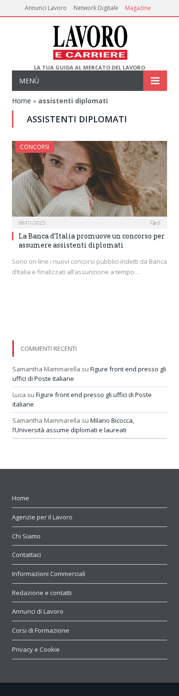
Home (21, 100)
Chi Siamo (26, 536)
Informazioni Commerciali (48, 573)
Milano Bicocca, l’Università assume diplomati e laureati (73, 425)
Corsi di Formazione (40, 630)
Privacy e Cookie (36, 649)
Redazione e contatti (42, 592)
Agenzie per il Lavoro (42, 517)
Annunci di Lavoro (37, 611)
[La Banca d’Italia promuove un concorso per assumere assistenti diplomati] (89, 181)
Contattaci (26, 554)
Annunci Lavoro (46, 8)
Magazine (138, 8)
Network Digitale (96, 8)
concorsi (34, 147)
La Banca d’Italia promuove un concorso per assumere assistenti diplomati (92, 240)
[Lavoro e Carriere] (89, 40)
